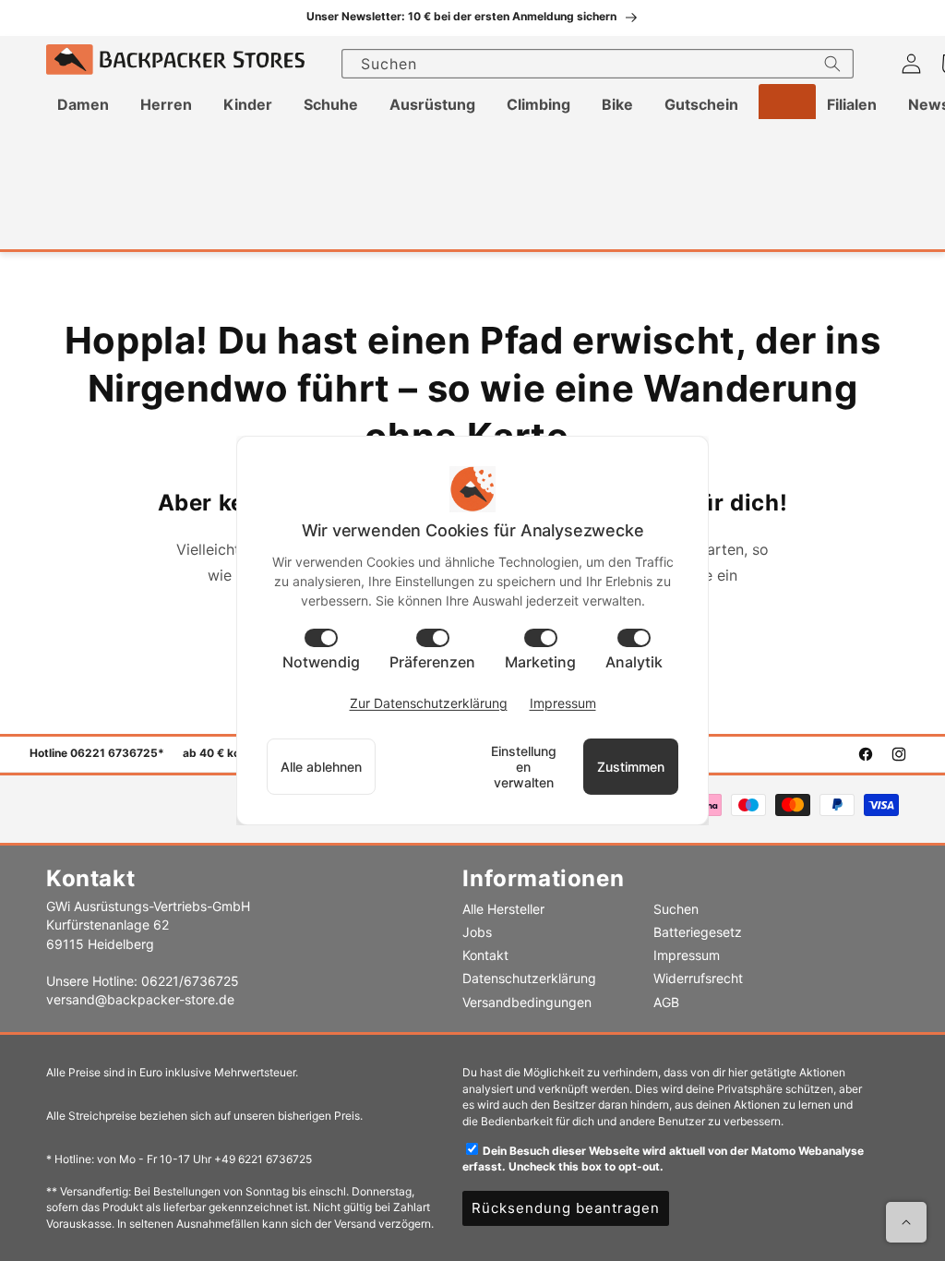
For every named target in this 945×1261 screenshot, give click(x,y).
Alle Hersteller (503, 909)
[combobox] (597, 64)
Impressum (686, 955)
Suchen (676, 909)
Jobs (477, 932)
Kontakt (485, 955)
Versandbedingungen (527, 1002)
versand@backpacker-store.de (140, 999)
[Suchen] (832, 64)
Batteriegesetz (697, 932)
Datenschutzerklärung (529, 978)
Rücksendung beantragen (566, 1208)
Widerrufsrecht (698, 978)
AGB (666, 1002)
